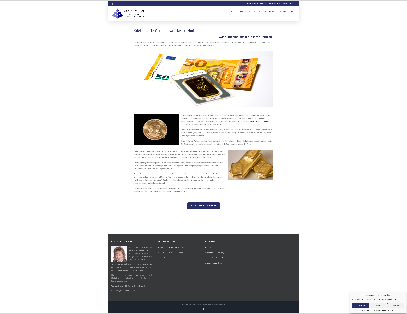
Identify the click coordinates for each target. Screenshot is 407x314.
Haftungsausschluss (214, 263)
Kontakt (163, 258)
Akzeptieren (360, 305)
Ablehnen (378, 305)
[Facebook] (112, 4)
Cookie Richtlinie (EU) (214, 258)
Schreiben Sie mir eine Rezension (173, 247)
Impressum (390, 310)
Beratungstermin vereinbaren (171, 252)
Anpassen (395, 305)
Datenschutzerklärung (379, 310)
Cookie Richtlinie (367, 310)
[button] (292, 11)
